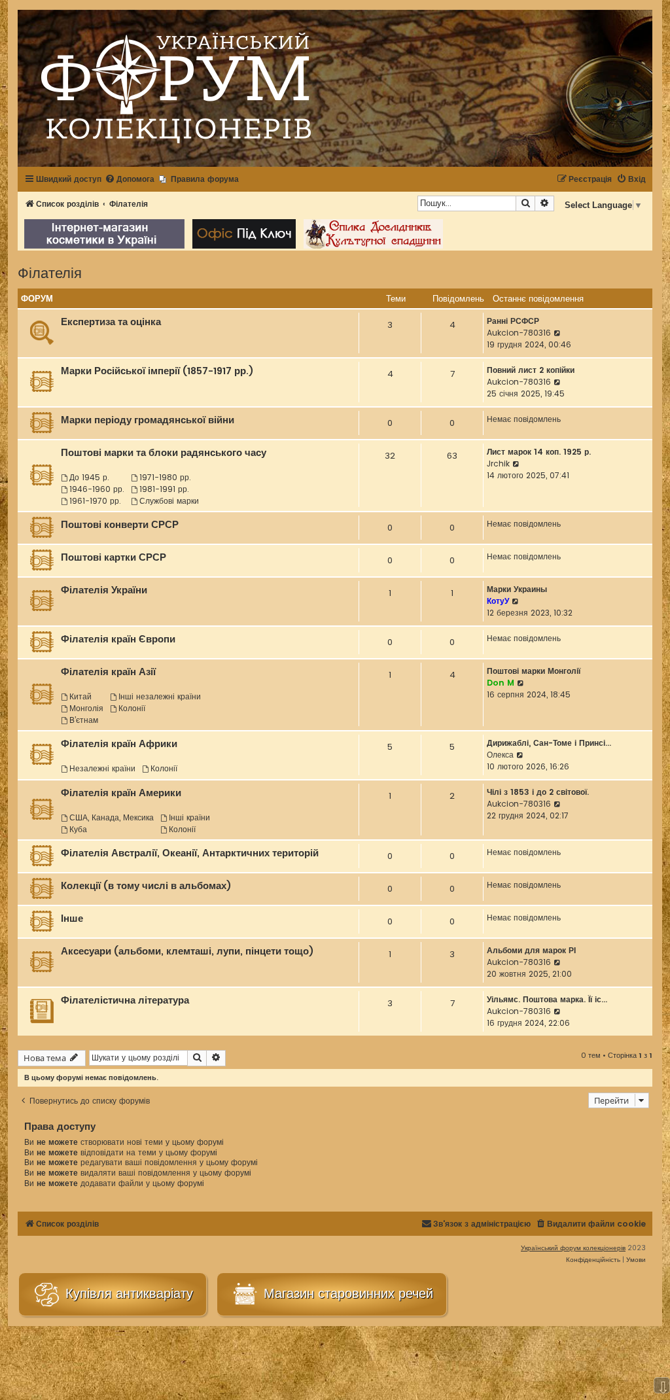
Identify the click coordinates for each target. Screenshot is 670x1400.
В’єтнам (83, 720)
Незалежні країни (102, 768)
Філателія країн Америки (121, 792)
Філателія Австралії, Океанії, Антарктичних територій (190, 853)
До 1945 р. (89, 477)
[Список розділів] (176, 88)
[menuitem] (129, 179)
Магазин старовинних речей (346, 1293)
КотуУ (498, 600)
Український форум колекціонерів (573, 1248)
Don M (500, 682)
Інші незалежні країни (159, 696)
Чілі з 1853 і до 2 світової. (538, 791)
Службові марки (169, 500)
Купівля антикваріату (127, 1293)
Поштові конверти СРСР (120, 524)
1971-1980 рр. (165, 477)
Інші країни (189, 817)
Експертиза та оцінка (111, 321)
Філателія (50, 272)
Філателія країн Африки (119, 743)
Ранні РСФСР (513, 320)
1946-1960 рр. (96, 489)
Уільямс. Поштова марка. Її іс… (547, 999)
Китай (80, 696)
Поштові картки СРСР (113, 557)
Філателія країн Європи (118, 639)
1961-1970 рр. (95, 500)
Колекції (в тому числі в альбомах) (146, 885)
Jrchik (498, 463)
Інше (72, 918)
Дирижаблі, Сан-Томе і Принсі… (549, 742)
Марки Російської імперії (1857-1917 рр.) (157, 370)
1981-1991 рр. (164, 489)
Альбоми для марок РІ (531, 950)
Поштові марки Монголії (533, 670)
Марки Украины (517, 589)
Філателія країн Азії (108, 671)
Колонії (131, 708)
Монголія (86, 708)
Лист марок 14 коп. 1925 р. (539, 451)
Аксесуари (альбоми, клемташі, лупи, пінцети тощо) (187, 951)
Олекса (500, 754)
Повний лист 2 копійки (530, 370)
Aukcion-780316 (519, 332)
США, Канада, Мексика (111, 817)
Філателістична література (125, 1000)
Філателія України (104, 590)
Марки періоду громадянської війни (147, 420)
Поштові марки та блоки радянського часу (163, 452)
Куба (78, 829)
